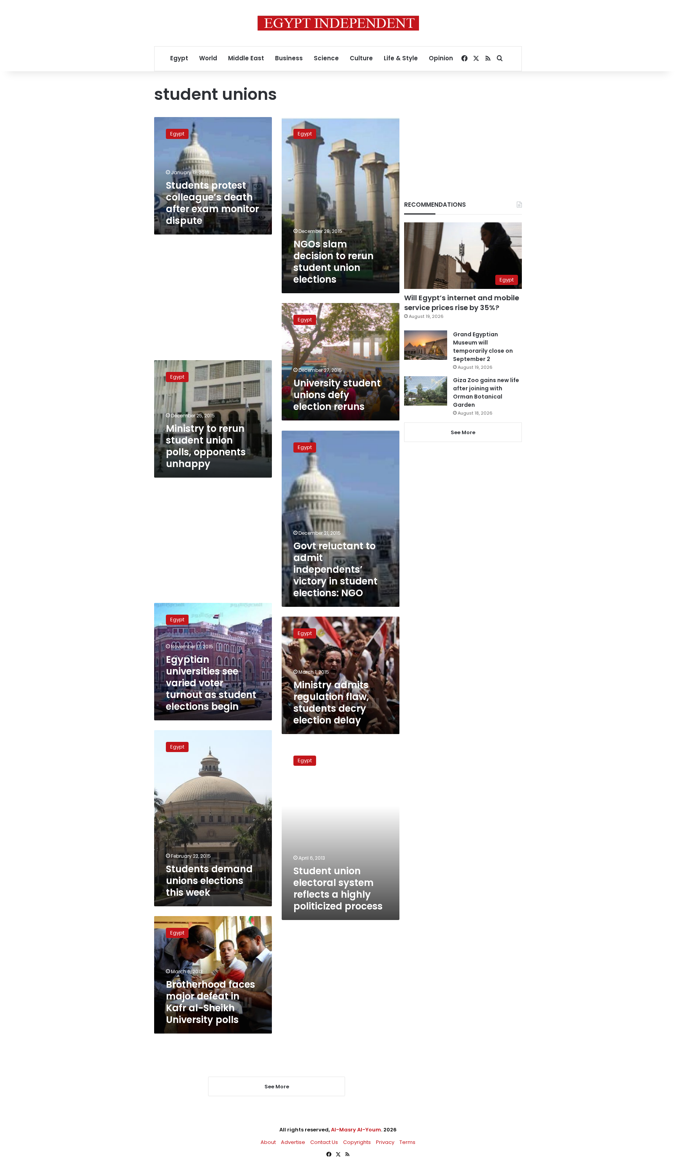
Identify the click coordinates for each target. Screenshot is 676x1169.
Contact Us (324, 1142)
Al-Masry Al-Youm (356, 1129)
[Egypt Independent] (338, 23)
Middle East (246, 58)
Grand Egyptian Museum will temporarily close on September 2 (483, 346)
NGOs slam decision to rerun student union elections (333, 262)
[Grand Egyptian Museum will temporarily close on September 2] (425, 345)
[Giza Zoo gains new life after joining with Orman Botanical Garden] (425, 391)
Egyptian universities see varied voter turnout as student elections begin (211, 683)
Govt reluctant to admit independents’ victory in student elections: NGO (335, 569)
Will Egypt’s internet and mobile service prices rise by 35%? (461, 302)
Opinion (441, 58)
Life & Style (401, 58)
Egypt (179, 58)
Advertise (293, 1142)
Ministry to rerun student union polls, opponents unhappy (206, 446)
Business (289, 58)
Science (326, 58)
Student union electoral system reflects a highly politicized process (338, 888)
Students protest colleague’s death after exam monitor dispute (212, 203)
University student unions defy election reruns (337, 395)
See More (463, 432)
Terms (407, 1142)
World (208, 58)
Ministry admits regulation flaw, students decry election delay (331, 702)
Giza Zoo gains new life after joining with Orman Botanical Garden (486, 392)
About (268, 1142)
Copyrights (357, 1142)
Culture (361, 58)
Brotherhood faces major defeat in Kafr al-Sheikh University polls (210, 1002)
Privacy (385, 1142)
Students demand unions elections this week (209, 880)
